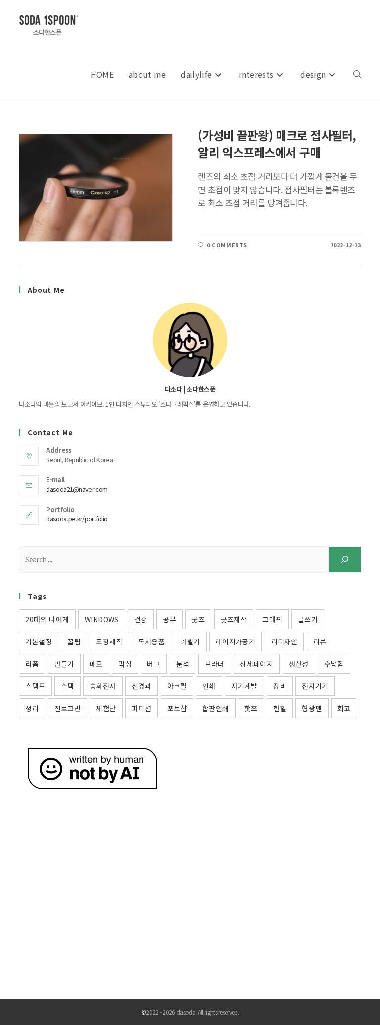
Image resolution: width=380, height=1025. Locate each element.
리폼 (32, 664)
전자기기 (315, 686)
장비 (279, 686)
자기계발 (244, 686)
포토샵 (177, 708)
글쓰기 (308, 619)
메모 (96, 664)
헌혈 (279, 708)
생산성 (299, 664)
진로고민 (67, 708)
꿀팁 (74, 641)
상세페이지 (256, 664)
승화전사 (103, 686)
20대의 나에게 (47, 619)
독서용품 (151, 641)
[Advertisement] (190, 885)
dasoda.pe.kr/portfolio (76, 518)
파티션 (141, 708)
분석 (183, 664)
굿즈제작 (234, 619)
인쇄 (209, 686)
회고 (344, 708)
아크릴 (177, 686)
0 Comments (227, 245)
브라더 (215, 664)
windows (102, 619)
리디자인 (284, 641)
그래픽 (272, 619)
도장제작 (109, 641)
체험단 (106, 708)
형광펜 (312, 708)
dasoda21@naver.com (76, 489)
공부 (169, 619)
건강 (140, 619)
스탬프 (35, 686)
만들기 (64, 664)
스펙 (67, 686)
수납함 (334, 664)
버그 (153, 664)
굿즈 (198, 619)
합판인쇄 (215, 708)
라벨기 (190, 641)
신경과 (141, 686)
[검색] (345, 559)
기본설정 (38, 641)
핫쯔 (251, 708)
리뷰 (320, 641)
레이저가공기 (235, 641)
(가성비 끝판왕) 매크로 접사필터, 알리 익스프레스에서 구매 (277, 144)
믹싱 (125, 664)
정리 (32, 708)
